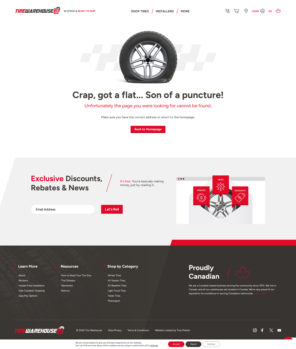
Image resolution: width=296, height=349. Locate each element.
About (22, 275)
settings (154, 345)
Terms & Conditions (138, 330)
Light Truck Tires (117, 290)
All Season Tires (116, 280)
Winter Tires (114, 275)
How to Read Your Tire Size (76, 275)
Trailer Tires (114, 295)
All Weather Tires (117, 285)
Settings (211, 344)
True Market (183, 330)
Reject (193, 344)
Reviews (23, 280)
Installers (165, 11)
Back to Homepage (148, 129)
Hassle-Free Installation (32, 285)
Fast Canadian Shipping (32, 290)
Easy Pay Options (28, 295)
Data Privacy (115, 330)
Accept (176, 344)
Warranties (67, 285)
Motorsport (114, 300)
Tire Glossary (68, 280)
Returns (65, 290)
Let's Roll (112, 209)
